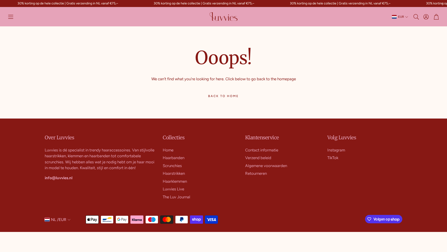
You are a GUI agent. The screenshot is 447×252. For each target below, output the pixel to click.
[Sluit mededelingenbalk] (442, 3)
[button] (10, 17)
